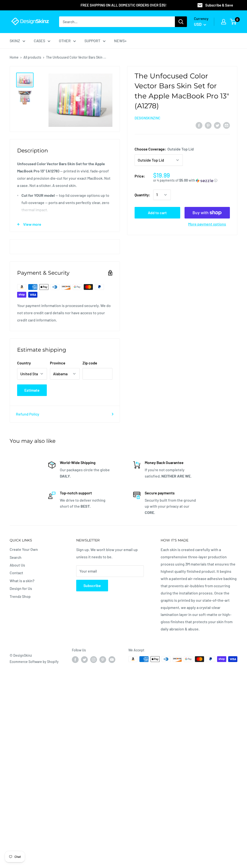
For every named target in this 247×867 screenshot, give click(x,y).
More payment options (207, 224)
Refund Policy (27, 414)
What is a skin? (22, 580)
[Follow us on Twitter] (84, 659)
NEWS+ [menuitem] (120, 40)
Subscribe (92, 585)
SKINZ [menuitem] (15, 40)
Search (15, 557)
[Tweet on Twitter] (217, 125)
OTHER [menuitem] (65, 40)
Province (57, 363)
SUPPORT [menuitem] (92, 40)
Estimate (32, 390)
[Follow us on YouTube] (112, 659)
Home (14, 57)
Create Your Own (24, 549)
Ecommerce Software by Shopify (34, 662)
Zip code (89, 363)
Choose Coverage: (164, 149)
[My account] (223, 21)
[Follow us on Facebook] (75, 659)
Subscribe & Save (219, 5)
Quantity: (142, 194)
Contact (16, 572)
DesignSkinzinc (147, 118)
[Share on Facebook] (199, 125)
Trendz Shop (20, 596)
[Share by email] (226, 125)
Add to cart (157, 212)
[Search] (181, 21)
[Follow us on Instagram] (93, 659)
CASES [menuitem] (39, 40)
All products (32, 57)
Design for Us (21, 588)
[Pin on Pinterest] (208, 125)
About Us (17, 565)
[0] (233, 22)
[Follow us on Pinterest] (102, 659)
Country (24, 363)
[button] (191, 180)
